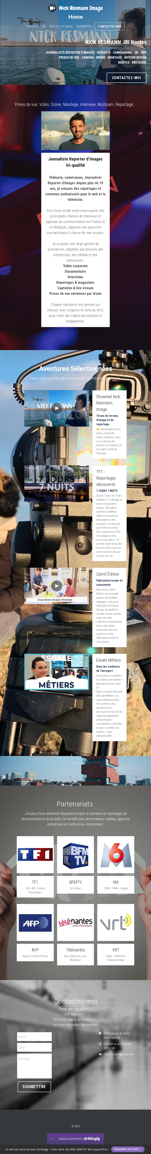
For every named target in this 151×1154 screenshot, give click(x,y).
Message (24, 1059)
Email (21, 1047)
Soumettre (34, 1086)
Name (22, 1037)
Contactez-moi (109, 26)
